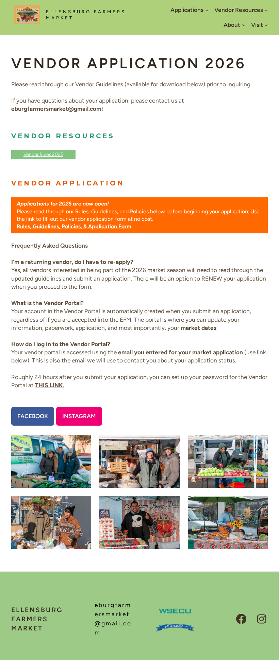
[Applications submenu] (207, 10)
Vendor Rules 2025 (43, 154)
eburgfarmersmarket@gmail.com (113, 625)
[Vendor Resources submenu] (266, 10)
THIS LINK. (49, 385)
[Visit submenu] (266, 24)
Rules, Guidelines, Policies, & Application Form (74, 226)
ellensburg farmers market (37, 619)
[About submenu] (243, 24)
